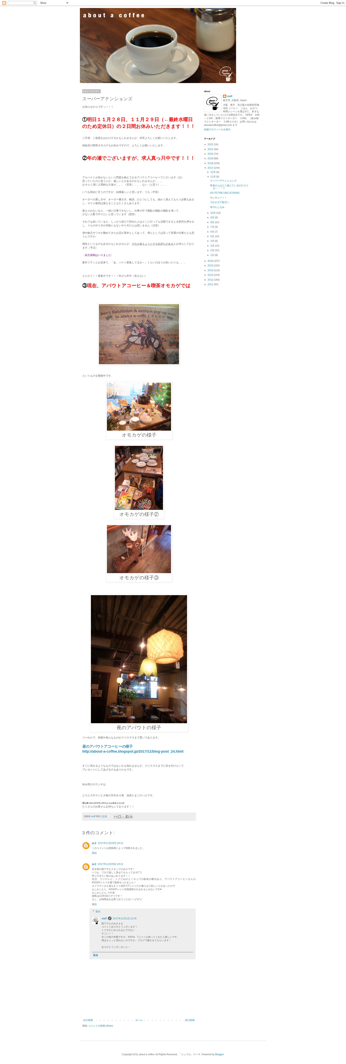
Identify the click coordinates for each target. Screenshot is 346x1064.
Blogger (219, 1054)
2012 (211, 279)
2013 (211, 275)
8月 (212, 222)
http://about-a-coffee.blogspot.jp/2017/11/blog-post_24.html (132, 751)
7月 (212, 227)
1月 (212, 255)
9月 (212, 217)
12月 (213, 172)
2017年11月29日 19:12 (110, 843)
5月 (212, 236)
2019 (211, 158)
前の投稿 (190, 1020)
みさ (94, 843)
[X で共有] (123, 817)
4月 (212, 241)
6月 (212, 231)
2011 (211, 284)
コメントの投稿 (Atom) (100, 1025)
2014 (211, 270)
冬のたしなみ (217, 207)
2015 (211, 265)
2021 (211, 149)
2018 (211, 163)
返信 (94, 852)
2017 (211, 167)
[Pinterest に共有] (131, 817)
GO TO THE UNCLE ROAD (224, 193)
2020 (211, 153)
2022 (211, 144)
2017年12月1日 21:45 (125, 918)
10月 (213, 213)
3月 (212, 245)
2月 (212, 250)
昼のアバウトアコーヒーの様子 (107, 746)
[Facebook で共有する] (127, 817)
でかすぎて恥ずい (219, 202)
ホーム (139, 1020)
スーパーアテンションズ (223, 180)
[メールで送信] (116, 817)
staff (104, 918)
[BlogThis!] (120, 817)
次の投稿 (88, 1020)
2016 (211, 261)
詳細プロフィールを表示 (217, 129)
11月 (213, 176)
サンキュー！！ (218, 197)
